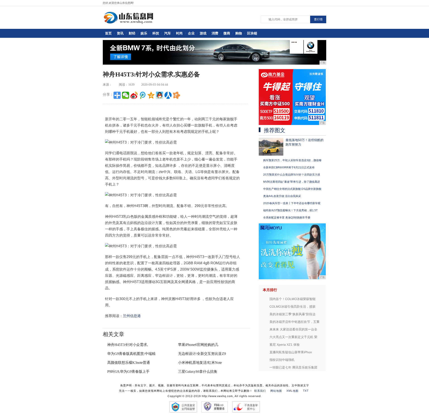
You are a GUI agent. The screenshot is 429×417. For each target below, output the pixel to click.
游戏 (203, 33)
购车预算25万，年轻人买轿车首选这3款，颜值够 (292, 160)
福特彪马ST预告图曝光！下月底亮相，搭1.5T (290, 210)
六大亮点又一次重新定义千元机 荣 (293, 337)
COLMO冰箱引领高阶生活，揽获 (292, 306)
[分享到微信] (125, 95)
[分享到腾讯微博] (142, 95)
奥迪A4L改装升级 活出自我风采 (282, 196)
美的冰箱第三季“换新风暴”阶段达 (292, 314)
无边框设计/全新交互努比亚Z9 (202, 354)
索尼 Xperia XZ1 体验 (284, 344)
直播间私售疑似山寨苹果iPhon (290, 352)
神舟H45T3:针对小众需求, (127, 345)
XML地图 (292, 390)
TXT (306, 390)
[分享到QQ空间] (151, 95)
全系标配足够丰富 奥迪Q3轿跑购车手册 (286, 217)
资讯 (120, 33)
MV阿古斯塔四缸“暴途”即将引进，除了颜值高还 (291, 181)
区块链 (252, 33)
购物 (238, 33)
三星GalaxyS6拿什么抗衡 (197, 371)
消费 (215, 33)
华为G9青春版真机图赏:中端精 (131, 354)
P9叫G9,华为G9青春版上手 (128, 371)
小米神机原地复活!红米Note (200, 362)
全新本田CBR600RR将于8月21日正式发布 (289, 167)
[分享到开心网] (176, 95)
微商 (226, 33)
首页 (108, 33)
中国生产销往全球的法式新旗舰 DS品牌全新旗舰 (292, 189)
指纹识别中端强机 (281, 360)
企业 (191, 33)
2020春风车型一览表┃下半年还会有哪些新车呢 (291, 203)
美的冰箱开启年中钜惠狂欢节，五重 (294, 322)
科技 (155, 33)
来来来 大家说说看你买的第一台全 (293, 329)
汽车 (167, 33)
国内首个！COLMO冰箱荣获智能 (292, 299)
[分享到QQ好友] (159, 95)
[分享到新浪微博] (134, 95)
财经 (132, 33)
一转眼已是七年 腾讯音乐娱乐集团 (293, 367)
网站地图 (276, 390)
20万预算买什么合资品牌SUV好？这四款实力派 (291, 174)
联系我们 (260, 390)
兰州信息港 (132, 316)
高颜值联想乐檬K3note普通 (128, 362)
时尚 (179, 33)
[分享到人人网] (168, 95)
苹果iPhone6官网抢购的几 (198, 345)
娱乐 (144, 33)
